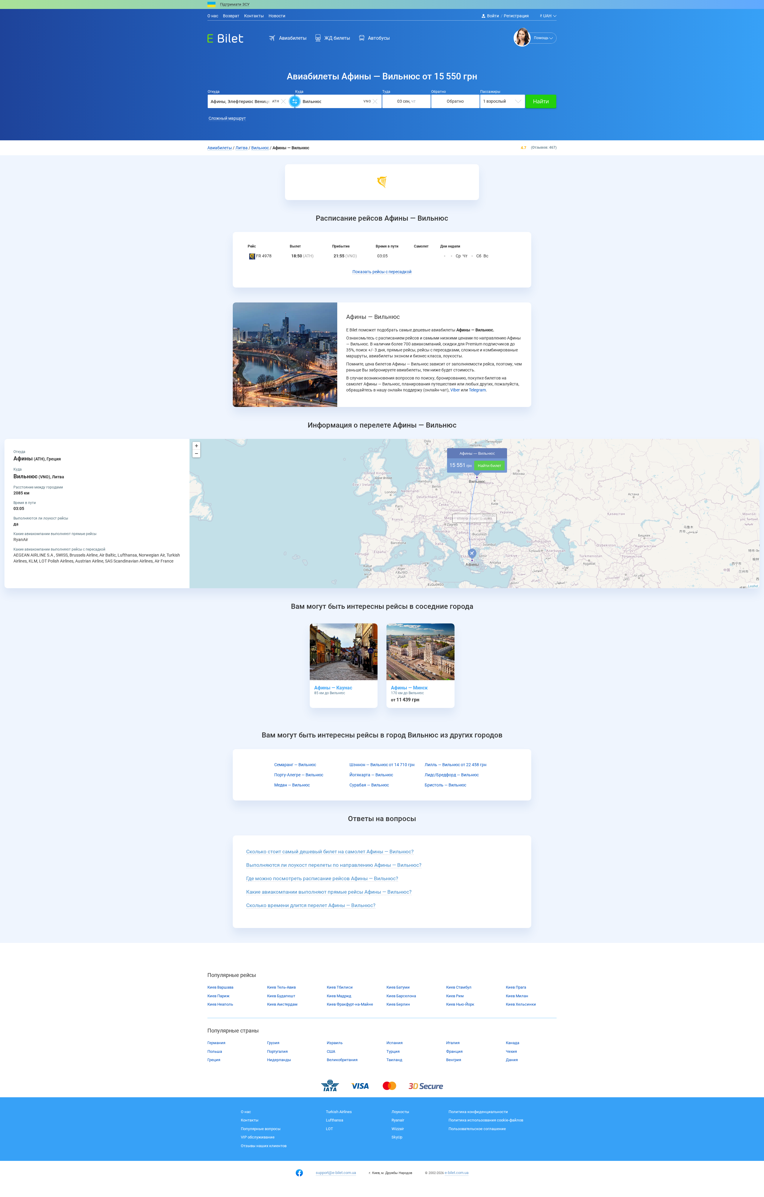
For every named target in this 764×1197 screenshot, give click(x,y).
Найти (541, 101)
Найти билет (489, 465)
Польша (214, 1051)
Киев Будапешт (281, 996)
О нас (212, 15)
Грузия (273, 1043)
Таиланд (394, 1060)
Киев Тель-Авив (281, 987)
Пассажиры (490, 92)
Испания (394, 1043)
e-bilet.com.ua (457, 1172)
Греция (213, 1060)
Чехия (511, 1051)
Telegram (477, 390)
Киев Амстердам (282, 1004)
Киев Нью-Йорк (460, 1004)
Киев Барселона (401, 996)
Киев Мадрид (339, 996)
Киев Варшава (220, 987)
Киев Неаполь (220, 1004)
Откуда (214, 92)
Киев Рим (455, 996)
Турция (393, 1051)
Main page (219, 37)
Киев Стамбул (459, 987)
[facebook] (299, 1172)
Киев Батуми (398, 987)
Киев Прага (516, 987)
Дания (512, 1060)
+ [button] (196, 445)
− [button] (196, 453)
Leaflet (753, 585)
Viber (455, 390)
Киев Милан (517, 996)
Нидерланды (279, 1060)
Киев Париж (218, 996)
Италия (453, 1043)
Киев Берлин (398, 1004)
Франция (454, 1051)
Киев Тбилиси (340, 987)
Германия (216, 1043)
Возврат (231, 15)
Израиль (335, 1043)
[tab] (382, 852)
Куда (299, 92)
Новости (277, 15)
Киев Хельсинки (521, 1004)
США (331, 1051)
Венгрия (453, 1060)
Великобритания (342, 1060)
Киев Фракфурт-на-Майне (350, 1004)
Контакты (254, 15)
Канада (512, 1043)
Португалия (277, 1051)
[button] (382, 272)
